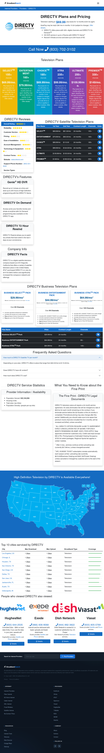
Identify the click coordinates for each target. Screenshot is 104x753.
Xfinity (55, 694)
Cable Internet (8, 701)
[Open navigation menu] (98, 3)
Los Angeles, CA (8, 553)
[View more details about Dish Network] (65, 607)
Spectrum (56, 701)
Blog (5, 730)
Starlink (56, 720)
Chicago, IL (6, 557)
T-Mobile (56, 710)
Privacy (6, 679)
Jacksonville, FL (8, 582)
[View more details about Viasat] (91, 607)
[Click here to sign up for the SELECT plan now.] (99, 131)
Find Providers (68, 656)
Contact (56, 737)
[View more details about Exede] (39, 607)
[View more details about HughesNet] (13, 607)
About (55, 730)
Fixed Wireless (8, 707)
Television (20, 170)
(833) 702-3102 (52, 49)
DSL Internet (7, 704)
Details (14, 644)
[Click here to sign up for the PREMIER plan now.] (99, 159)
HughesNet (57, 707)
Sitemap (6, 747)
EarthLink (56, 691)
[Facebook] (55, 746)
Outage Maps (8, 743)
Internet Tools (8, 734)
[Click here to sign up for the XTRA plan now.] (99, 148)
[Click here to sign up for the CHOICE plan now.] (99, 142)
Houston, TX (6, 561)
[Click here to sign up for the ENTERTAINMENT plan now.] (99, 137)
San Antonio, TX (8, 566)
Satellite (18, 637)
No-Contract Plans (9, 714)
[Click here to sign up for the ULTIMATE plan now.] (99, 153)
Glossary (6, 737)
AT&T (55, 697)
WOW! (55, 717)
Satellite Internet (9, 710)
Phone (10, 639)
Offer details (8, 98)
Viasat (55, 704)
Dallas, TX (6, 574)
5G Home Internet (9, 697)
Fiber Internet (8, 694)
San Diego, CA (7, 570)
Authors (56, 734)
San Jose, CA (7, 578)
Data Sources (8, 740)
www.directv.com (17, 159)
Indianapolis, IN (7, 591)
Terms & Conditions (14, 679)
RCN (55, 714)
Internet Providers (9, 691)
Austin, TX (6, 586)
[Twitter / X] (59, 746)
